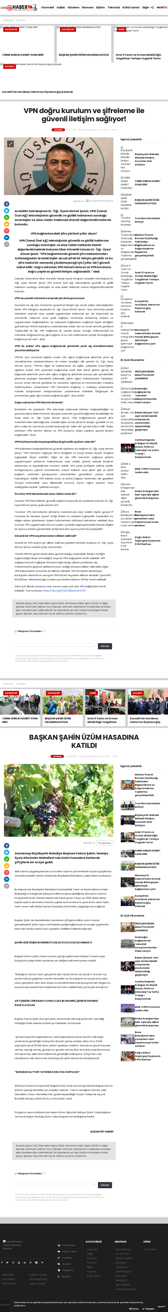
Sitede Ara (150, 1249)
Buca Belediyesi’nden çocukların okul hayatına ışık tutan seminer (146, 518)
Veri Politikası (9, 1283)
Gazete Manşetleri (126, 1289)
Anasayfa (8, 20)
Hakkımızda (8, 1274)
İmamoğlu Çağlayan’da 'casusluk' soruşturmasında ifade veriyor (146, 395)
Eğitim (100, 7)
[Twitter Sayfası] (8, 1262)
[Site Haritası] (37, 1262)
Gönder (105, 646)
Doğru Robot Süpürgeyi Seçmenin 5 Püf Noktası (147, 541)
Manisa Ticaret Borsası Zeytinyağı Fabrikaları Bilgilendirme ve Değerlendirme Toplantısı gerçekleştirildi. (146, 245)
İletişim (65, 1276)
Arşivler (66, 1264)
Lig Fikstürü (122, 1267)
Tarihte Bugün (123, 1271)
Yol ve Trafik (122, 1253)
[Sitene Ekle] (43, 1262)
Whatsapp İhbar (38, 1279)
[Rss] (32, 1262)
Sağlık (61, 7)
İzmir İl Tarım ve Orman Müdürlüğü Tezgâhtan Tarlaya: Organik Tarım (147, 278)
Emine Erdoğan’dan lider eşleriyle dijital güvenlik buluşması (147, 495)
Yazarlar (66, 1257)
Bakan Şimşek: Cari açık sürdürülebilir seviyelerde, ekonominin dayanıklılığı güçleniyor (146, 421)
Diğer (146, 7)
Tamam (149, 1308)
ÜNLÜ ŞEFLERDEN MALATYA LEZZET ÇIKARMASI (145, 375)
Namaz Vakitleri (124, 1258)
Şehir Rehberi (123, 1284)
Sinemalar (121, 1276)
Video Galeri (69, 1251)
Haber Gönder (37, 1283)
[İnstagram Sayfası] (14, 1262)
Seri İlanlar (121, 1280)
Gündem (73, 7)
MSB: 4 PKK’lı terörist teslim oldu (147, 470)
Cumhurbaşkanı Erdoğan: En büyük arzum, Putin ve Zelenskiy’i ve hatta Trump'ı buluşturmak (147, 448)
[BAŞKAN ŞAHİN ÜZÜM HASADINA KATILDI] (58, 800)
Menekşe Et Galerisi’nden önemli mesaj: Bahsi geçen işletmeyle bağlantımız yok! (147, 336)
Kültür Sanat (130, 7)
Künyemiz (68, 1270)
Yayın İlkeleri (8, 1279)
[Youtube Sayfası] (20, 1262)
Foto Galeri (69, 1245)
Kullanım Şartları (38, 1274)
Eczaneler (121, 1262)
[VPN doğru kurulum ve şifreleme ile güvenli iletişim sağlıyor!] (58, 166)
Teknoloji (113, 7)
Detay (135, 1308)
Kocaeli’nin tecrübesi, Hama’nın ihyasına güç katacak (147, 306)
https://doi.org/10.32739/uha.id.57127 (64, 590)
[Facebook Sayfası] (3, 1262)
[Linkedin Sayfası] (26, 1262)
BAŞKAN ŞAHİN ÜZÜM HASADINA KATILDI (147, 201)
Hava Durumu (123, 1249)
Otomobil (47, 7)
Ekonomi (88, 7)
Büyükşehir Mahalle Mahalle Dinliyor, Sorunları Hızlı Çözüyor (147, 159)
